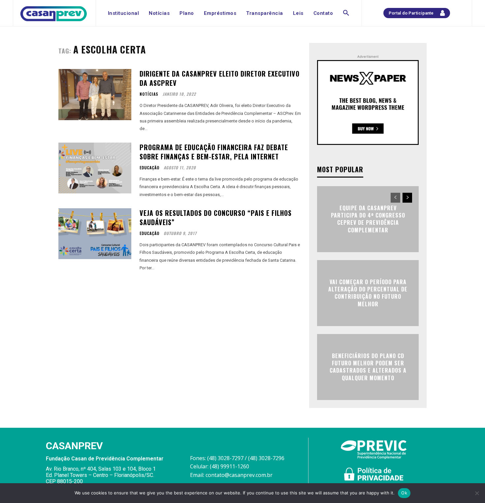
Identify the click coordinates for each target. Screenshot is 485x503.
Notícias (149, 94)
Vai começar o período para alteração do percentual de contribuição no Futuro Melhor (367, 293)
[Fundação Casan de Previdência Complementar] (53, 13)
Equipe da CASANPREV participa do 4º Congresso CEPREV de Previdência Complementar (368, 219)
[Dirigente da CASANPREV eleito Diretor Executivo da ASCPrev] (94, 94)
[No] (476, 493)
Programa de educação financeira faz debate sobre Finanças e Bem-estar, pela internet (214, 151)
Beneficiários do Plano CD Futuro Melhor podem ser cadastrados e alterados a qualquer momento (368, 367)
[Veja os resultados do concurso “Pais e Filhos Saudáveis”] (94, 233)
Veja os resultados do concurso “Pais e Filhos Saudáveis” (216, 217)
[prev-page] (395, 198)
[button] (346, 13)
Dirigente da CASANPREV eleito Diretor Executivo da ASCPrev (220, 78)
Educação (149, 168)
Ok (404, 492)
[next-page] (407, 198)
